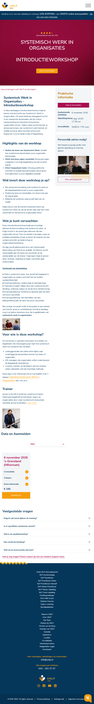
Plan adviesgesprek (73, 179)
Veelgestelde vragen (47, 646)
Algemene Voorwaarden (77, 699)
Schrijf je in (16, 495)
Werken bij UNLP (47, 623)
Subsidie (47, 632)
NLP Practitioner (47, 578)
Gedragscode (59, 699)
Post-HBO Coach (47, 598)
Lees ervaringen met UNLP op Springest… (19, 89)
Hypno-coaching (47, 604)
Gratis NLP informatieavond (47, 572)
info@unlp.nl (47, 659)
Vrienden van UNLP (47, 629)
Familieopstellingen (47, 595)
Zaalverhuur (47, 635)
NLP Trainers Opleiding (47, 589)
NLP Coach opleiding (47, 592)
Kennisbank (47, 649)
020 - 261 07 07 (47, 668)
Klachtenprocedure (47, 643)
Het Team (47, 620)
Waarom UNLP (47, 614)
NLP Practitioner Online (47, 581)
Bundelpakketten (47, 607)
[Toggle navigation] (88, 6)
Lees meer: (32, 403)
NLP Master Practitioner (47, 586)
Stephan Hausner (47, 601)
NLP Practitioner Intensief (47, 584)
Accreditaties (47, 640)
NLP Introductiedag (47, 575)
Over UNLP (47, 617)
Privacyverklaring (43, 699)
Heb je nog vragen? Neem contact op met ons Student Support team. (33, 556)
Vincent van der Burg (47, 626)
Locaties (47, 638)
